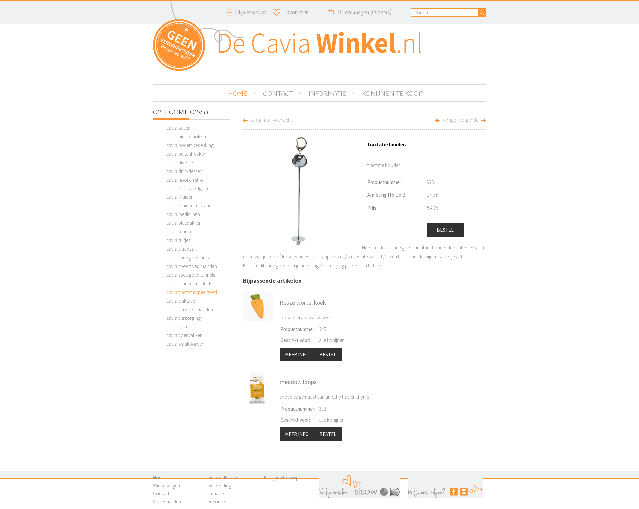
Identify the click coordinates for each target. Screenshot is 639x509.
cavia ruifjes (178, 240)
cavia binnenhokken (187, 136)
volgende (468, 120)
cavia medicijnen (183, 214)
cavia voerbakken (184, 335)
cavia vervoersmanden (189, 309)
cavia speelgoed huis (187, 257)
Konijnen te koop (281, 477)
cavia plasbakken (184, 223)
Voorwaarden (167, 501)
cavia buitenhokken (186, 154)
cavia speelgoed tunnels (190, 275)
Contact (161, 493)
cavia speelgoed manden (191, 266)
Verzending (220, 485)
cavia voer (177, 326)
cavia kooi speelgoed (188, 188)
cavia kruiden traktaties (189, 205)
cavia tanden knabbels (189, 283)
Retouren (218, 501)
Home (159, 477)
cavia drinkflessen (184, 171)
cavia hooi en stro (184, 180)
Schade (216, 493)
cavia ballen (178, 128)
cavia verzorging (183, 318)
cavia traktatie (180, 301)
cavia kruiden (180, 197)
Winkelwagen (166, 485)
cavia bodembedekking (190, 145)
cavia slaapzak (181, 249)
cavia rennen (179, 231)
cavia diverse (179, 162)
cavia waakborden (185, 344)
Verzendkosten (224, 477)
